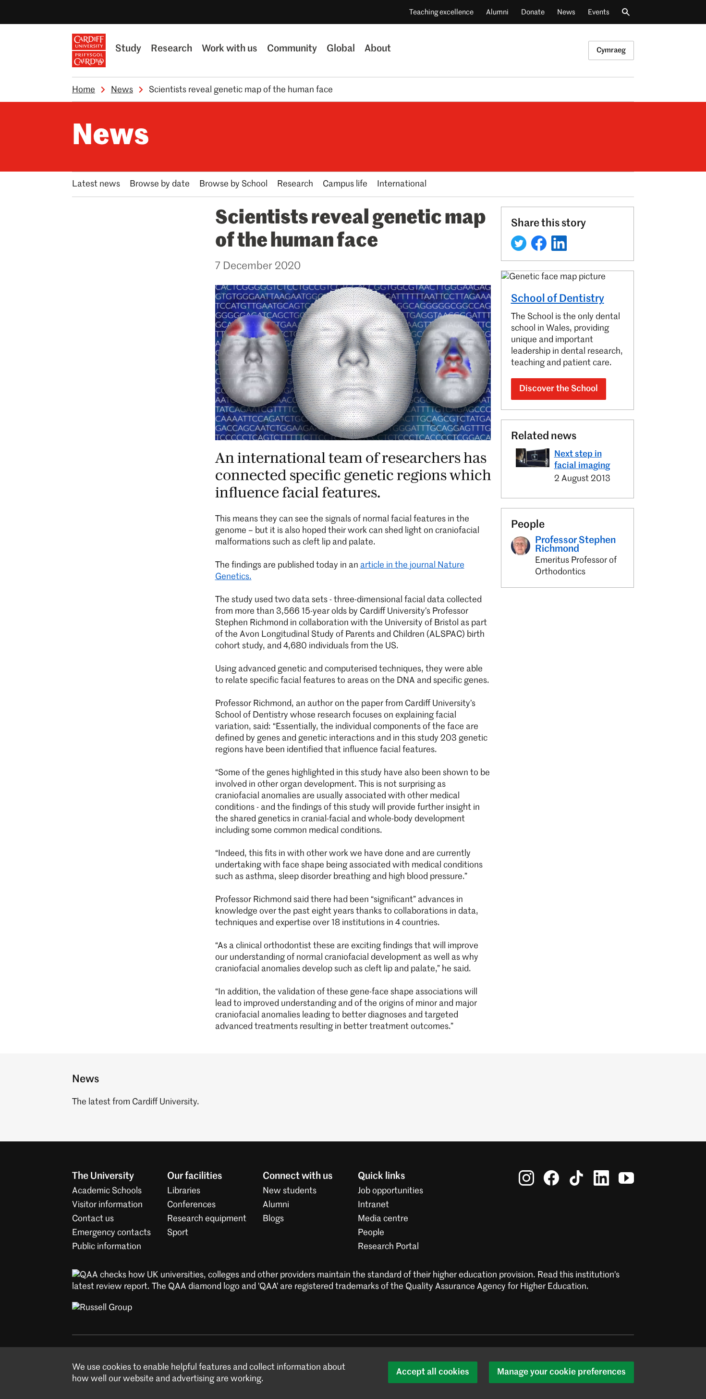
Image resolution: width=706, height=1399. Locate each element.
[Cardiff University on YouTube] (626, 1178)
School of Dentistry (557, 299)
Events (598, 12)
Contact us (93, 1218)
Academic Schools (107, 1191)
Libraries (183, 1191)
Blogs (273, 1218)
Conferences (191, 1205)
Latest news (96, 184)
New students (289, 1191)
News (566, 12)
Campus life (345, 184)
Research (171, 49)
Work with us (229, 49)
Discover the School (558, 388)
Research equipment (206, 1218)
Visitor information (107, 1205)
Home (83, 90)
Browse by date (160, 184)
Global (341, 49)
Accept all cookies (432, 1372)
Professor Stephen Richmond (575, 545)
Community (292, 49)
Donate (533, 12)
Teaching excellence (441, 12)
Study (128, 49)
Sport (177, 1232)
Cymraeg (611, 50)
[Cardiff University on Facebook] (551, 1178)
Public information (106, 1246)
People (371, 1232)
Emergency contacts (111, 1232)
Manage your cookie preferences (561, 1372)
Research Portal (388, 1246)
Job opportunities (390, 1191)
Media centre (383, 1218)
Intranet (373, 1205)
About (378, 49)
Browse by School (233, 184)
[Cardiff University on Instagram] (526, 1178)
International (401, 184)
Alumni (497, 12)
